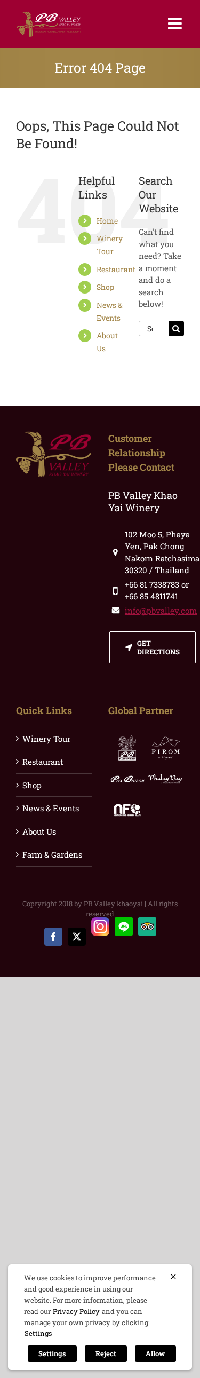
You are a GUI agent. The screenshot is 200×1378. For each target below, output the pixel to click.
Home (107, 221)
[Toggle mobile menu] (176, 23)
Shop (105, 287)
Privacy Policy (76, 1311)
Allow (155, 1353)
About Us (39, 831)
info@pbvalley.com (161, 610)
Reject (105, 1353)
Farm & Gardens (52, 854)
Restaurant (116, 269)
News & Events (50, 808)
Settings (38, 1333)
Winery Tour (46, 738)
